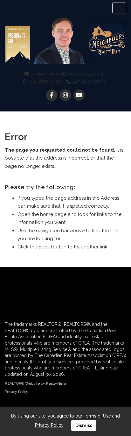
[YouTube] (79, 95)
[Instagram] (66, 95)
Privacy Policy (16, 392)
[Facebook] (52, 95)
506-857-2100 (88, 82)
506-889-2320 (43, 82)
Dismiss (83, 425)
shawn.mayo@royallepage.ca (66, 74)
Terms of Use (97, 415)
